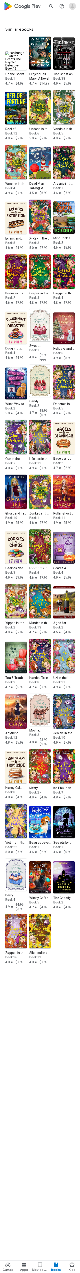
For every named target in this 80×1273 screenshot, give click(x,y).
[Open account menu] (72, 6)
